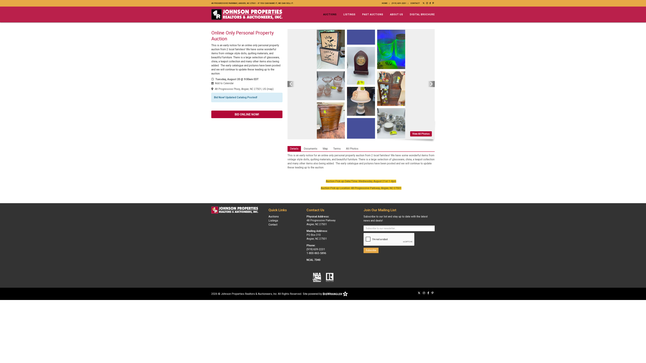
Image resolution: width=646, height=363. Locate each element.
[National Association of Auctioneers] (316, 277)
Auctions (330, 14)
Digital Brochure (422, 14)
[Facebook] (430, 3)
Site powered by (313, 293)
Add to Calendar (224, 83)
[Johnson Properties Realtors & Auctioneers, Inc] (246, 14)
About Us (396, 14)
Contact (415, 3)
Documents (310, 148)
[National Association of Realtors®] (330, 277)
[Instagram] (427, 3)
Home (385, 3)
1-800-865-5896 (316, 253)
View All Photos (421, 133)
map (270, 89)
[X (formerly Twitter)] (424, 3)
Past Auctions (372, 14)
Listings (349, 14)
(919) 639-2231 (399, 3)
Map (325, 148)
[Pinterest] (433, 3)
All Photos (352, 148)
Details (294, 148)
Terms (337, 148)
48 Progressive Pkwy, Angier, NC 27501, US (240, 89)
